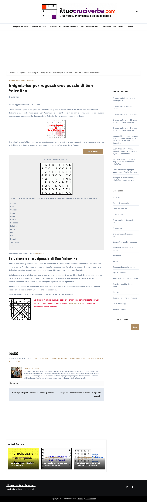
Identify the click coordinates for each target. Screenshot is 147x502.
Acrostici (116, 197)
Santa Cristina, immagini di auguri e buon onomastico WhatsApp (124, 161)
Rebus (115, 261)
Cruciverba (117, 228)
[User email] (17, 383)
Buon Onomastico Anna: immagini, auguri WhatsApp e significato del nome (125, 151)
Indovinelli (117, 256)
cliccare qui (39, 253)
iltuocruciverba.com (21, 485)
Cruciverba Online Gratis (112, 27)
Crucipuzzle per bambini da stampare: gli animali (34, 393)
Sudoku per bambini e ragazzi (125, 298)
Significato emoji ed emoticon (125, 278)
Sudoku (116, 292)
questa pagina (75, 303)
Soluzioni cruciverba (89, 27)
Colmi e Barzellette (121, 209)
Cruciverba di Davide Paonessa (64, 27)
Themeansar (91, 499)
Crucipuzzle (118, 214)
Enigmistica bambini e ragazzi (125, 242)
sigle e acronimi (119, 273)
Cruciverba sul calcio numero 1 (125, 114)
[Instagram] (11, 383)
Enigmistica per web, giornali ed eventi (30, 27)
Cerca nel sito (120, 320)
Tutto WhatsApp (119, 304)
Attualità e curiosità (121, 203)
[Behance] (14, 383)
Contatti (130, 27)
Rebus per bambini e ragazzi (124, 267)
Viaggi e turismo (119, 309)
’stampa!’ (94, 151)
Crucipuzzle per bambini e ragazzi (21, 80)
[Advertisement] (73, 50)
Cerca (135, 327)
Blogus (80, 499)
